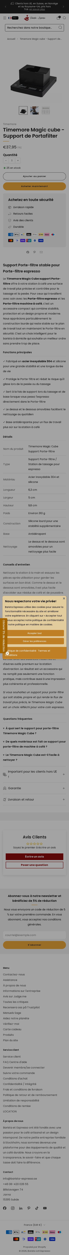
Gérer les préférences (34, 641)
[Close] (63, 598)
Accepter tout (34, 633)
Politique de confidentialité (20, 650)
